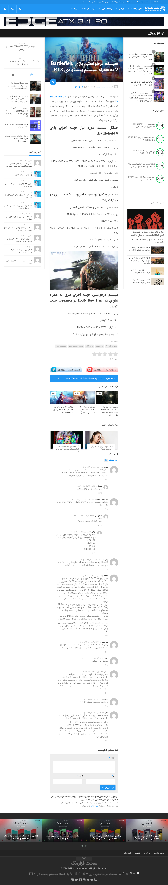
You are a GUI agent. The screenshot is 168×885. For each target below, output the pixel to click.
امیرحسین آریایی (102, 87)
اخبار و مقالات (136, 8)
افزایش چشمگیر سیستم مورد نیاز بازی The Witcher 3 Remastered (16, 139)
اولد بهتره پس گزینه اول (23, 174)
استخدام (127, 853)
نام (114, 776)
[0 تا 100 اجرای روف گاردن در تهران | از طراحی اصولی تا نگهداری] (157, 260)
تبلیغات (137, 853)
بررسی (121, 8)
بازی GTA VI (157, 1)
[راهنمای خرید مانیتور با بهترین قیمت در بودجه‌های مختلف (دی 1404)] (105, 830)
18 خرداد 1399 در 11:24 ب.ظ (81, 515)
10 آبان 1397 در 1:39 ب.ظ (92, 699)
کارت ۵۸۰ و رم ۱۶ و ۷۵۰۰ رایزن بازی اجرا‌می (19, 262)
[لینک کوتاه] (76, 87)
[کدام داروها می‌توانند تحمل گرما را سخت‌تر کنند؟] (101, 440)
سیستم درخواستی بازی (76, 346)
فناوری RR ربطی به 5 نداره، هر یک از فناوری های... (18, 185)
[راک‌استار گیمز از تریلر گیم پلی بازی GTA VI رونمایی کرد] (159, 83)
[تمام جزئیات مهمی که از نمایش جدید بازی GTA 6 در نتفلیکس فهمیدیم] (159, 57)
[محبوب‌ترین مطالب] (13, 75)
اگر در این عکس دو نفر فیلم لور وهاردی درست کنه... (21, 251)
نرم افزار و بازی (156, 33)
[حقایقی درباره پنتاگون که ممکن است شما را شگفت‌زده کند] (157, 250)
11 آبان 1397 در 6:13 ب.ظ (89, 642)
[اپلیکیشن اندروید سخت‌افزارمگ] (91, 879)
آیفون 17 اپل (103, 1)
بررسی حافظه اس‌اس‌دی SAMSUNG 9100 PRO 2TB (141, 139)
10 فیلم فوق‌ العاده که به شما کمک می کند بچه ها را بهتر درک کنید (67, 449)
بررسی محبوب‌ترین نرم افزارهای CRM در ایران (16, 125)
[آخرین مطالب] (31, 75)
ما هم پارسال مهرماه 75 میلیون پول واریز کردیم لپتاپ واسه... (19, 240)
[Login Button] (5, 9)
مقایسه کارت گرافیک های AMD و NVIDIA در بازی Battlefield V (63, 409)
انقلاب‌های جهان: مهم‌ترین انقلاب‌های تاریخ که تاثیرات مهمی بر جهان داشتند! (147, 233)
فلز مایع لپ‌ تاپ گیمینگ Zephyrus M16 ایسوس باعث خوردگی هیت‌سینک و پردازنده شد (83, 379)
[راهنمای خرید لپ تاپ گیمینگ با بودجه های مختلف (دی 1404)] (21, 830)
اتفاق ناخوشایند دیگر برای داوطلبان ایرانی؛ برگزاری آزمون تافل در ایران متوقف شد (17, 86)
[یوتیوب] (102, 369)
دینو (83, 1)
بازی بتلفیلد (99, 346)
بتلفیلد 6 (92, 1)
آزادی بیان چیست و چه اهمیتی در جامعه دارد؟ (141, 281)
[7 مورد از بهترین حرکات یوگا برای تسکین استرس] (157, 271)
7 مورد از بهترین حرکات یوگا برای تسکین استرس (140, 271)
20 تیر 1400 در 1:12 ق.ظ (92, 467)
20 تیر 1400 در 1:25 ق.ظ (86, 486)
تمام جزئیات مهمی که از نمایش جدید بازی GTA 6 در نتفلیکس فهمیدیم (140, 57)
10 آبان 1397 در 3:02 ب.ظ (92, 671)
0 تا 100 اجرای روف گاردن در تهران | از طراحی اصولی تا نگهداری (139, 261)
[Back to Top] (84, 859)
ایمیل (80, 776)
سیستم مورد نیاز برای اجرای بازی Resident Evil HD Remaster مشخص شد (109, 411)
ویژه (75, 8)
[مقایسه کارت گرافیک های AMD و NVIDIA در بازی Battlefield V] (61, 397)
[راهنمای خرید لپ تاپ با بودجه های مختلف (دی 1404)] (63, 830)
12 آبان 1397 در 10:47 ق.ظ (92, 575)
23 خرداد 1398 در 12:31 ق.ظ (92, 559)
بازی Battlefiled (111, 346)
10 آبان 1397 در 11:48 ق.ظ (92, 712)
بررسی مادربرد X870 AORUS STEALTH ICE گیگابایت (144, 152)
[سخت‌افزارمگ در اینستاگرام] (84, 879)
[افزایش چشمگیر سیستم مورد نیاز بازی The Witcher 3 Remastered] (35, 139)
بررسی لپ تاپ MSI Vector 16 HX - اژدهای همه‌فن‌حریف (141, 179)
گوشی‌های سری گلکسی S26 (122, 1)
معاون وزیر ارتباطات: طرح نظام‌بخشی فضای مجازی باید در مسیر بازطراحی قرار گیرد (16, 99)
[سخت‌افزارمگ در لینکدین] (72, 879)
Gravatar (94, 806)
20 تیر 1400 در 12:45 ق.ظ (79, 531)
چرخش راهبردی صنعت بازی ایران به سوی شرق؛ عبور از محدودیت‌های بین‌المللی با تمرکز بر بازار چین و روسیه (140, 96)
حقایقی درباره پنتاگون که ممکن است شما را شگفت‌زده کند (139, 250)
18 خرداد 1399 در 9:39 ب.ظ (82, 499)
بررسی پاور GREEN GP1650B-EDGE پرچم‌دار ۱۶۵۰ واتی (143, 125)
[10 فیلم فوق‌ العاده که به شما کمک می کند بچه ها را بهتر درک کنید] (67, 440)
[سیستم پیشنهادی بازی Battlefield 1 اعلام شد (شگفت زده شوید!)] (84, 397)
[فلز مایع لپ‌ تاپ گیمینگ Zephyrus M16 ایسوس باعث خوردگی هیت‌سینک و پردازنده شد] (35, 112)
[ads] (84, 21)
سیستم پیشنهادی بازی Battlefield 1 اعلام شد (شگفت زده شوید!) (86, 409)
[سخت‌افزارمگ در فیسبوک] (80, 879)
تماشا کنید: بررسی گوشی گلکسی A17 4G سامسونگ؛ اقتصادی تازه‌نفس (141, 165)
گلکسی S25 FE (143, 1)
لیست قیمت (89, 8)
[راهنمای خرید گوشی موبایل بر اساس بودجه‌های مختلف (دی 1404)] (147, 830)
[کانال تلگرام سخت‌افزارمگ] (87, 879)
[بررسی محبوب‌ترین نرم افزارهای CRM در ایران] (35, 125)
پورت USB (89, 346)
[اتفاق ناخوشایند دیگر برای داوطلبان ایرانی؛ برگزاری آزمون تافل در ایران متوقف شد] (35, 86)
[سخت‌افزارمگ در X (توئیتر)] (76, 879)
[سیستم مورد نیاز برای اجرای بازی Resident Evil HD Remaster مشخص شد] (107, 397)
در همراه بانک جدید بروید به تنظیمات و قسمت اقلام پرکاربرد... (18, 229)
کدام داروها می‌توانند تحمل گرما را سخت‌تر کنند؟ (101, 448)
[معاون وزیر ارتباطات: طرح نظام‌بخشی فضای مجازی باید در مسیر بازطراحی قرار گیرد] (35, 99)
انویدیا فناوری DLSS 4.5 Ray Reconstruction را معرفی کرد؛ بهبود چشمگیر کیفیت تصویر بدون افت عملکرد (140, 70)
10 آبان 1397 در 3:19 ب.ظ (91, 658)
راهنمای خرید (106, 8)
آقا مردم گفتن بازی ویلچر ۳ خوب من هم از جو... (19, 218)
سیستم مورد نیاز (61, 346)
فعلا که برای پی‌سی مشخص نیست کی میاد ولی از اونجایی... (18, 207)
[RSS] (95, 879)
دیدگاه (109, 460)
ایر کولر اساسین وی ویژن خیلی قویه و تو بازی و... (18, 196)
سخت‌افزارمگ (159, 853)
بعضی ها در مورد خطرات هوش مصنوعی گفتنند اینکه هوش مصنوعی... (18, 165)
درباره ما (147, 853)
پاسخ (106, 479)
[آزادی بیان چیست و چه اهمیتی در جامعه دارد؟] (157, 281)
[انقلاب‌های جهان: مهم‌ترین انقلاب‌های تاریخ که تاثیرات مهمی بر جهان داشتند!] (145, 219)
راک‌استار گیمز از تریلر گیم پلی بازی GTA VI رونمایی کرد (141, 83)
